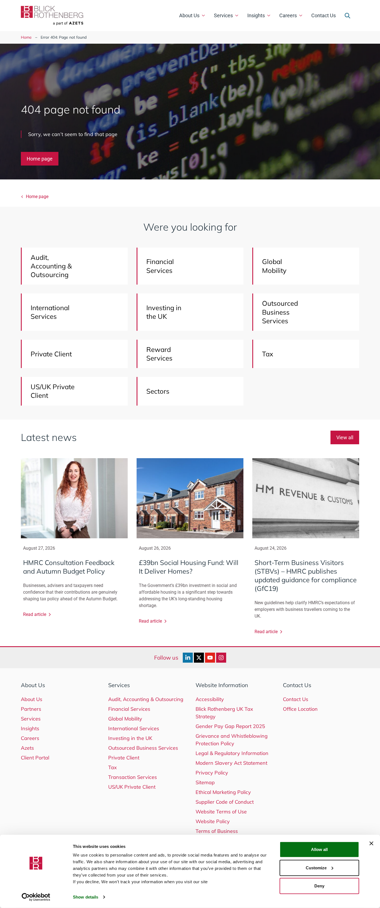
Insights (256, 15)
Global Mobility (125, 718)
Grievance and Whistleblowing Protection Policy (232, 740)
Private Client (123, 757)
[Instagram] (221, 658)
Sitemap (205, 782)
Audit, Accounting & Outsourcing (145, 699)
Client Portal (35, 757)
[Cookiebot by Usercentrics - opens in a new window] (36, 897)
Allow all (319, 849)
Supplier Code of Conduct (225, 802)
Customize (316, 867)
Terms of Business (217, 831)
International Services (133, 728)
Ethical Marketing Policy (223, 792)
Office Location (300, 709)
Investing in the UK (130, 738)
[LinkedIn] (188, 658)
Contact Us (323, 15)
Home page (40, 159)
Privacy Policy (212, 772)
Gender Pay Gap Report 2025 (230, 726)
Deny (319, 886)
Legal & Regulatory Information (232, 753)
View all (344, 437)
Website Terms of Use (221, 811)
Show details (85, 897)
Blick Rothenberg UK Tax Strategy (224, 713)
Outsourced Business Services (143, 748)
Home (26, 37)
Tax (112, 767)
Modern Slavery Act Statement (231, 763)
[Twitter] (199, 658)
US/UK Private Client (132, 787)
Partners (31, 709)
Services (223, 15)
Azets (27, 748)
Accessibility (210, 699)
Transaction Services (132, 777)
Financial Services (129, 709)
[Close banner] (371, 843)
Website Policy (213, 821)
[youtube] (210, 658)
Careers (288, 15)
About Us (189, 15)
